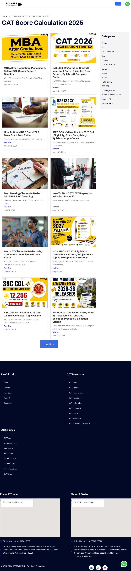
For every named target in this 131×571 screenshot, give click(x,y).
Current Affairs (108, 64)
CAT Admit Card (75, 408)
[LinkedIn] (91, 567)
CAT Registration (75, 403)
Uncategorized (108, 90)
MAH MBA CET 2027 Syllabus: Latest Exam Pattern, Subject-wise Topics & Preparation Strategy (72, 254)
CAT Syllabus (74, 388)
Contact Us (8, 403)
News (104, 73)
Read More (7, 81)
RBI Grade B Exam (10, 443)
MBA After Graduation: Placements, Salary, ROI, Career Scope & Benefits (25, 71)
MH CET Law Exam (10, 469)
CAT (103, 47)
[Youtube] (105, 567)
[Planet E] (13, 3)
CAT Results (73, 413)
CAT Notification (75, 418)
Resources (8, 393)
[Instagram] (98, 567)
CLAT (104, 56)
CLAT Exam (8, 474)
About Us (7, 398)
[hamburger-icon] (118, 4)
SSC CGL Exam (9, 464)
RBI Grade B (107, 81)
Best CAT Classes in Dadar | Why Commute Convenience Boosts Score (23, 254)
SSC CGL (105, 86)
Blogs (104, 43)
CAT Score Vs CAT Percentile (79, 424)
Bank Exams (8, 448)
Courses (7, 388)
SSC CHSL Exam (10, 459)
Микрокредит (108, 103)
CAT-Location (108, 51)
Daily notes (107, 69)
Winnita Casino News (111, 94)
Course (105, 60)
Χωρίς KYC (107, 99)
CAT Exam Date (74, 398)
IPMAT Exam (8, 453)
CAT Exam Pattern (76, 393)
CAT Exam (73, 383)
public (104, 77)
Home (4, 16)
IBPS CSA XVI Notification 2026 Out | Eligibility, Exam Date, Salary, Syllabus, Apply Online (73, 135)
